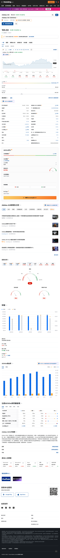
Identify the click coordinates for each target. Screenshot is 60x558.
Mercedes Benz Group (20, 462)
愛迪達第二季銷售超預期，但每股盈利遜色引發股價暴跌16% (18, 247)
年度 (3, 367)
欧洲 (51, 6)
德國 (57, 452)
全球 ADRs (35, 6)
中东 (55, 6)
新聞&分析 (12, 42)
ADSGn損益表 (6, 363)
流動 (32, 518)
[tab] (5, 264)
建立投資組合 (34, 521)
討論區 (30, 42)
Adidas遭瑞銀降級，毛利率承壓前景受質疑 (13, 231)
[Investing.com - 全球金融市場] (9, 2)
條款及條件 (4, 548)
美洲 (47, 6)
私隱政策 (10, 548)
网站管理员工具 (34, 524)
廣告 (2, 518)
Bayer (28, 462)
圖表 (7, 42)
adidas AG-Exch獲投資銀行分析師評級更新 (13, 239)
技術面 (25, 42)
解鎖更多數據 (54, 83)
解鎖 (24, 426)
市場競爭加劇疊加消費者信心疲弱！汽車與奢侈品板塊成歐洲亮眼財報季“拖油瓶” (23, 216)
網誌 (32, 515)
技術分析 (5, 260)
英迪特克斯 (54, 462)
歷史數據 (7, 46)
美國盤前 (24, 6)
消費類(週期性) (54, 449)
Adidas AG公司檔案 (8, 432)
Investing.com (5, 233)
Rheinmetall (5, 462)
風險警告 (16, 548)
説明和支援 (3, 521)
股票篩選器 (8, 6)
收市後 (29, 6)
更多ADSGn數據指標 (53, 97)
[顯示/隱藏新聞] (31, 49)
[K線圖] (3, 49)
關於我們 (3, 515)
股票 (2, 6)
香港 (14, 6)
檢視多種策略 (31, 36)
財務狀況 (19, 42)
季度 (7, 367)
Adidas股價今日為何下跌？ (9, 224)
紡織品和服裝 (55, 446)
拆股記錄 (12, 46)
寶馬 (40, 462)
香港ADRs (42, 6)
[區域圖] (6, 49)
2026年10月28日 (54, 108)
